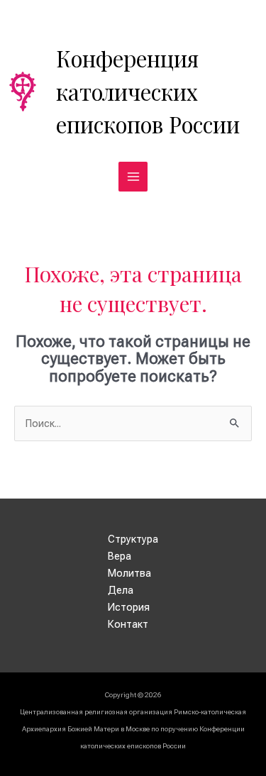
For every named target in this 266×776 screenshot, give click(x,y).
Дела (120, 590)
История (129, 607)
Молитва (129, 573)
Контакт (128, 624)
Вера (119, 556)
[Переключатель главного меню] (133, 177)
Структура (133, 539)
